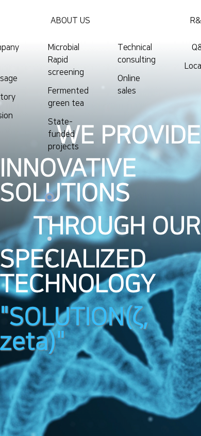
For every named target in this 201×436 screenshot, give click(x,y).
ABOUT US (70, 20)
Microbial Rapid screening (66, 60)
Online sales (129, 85)
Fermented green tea (68, 97)
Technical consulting (137, 54)
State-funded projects (63, 134)
